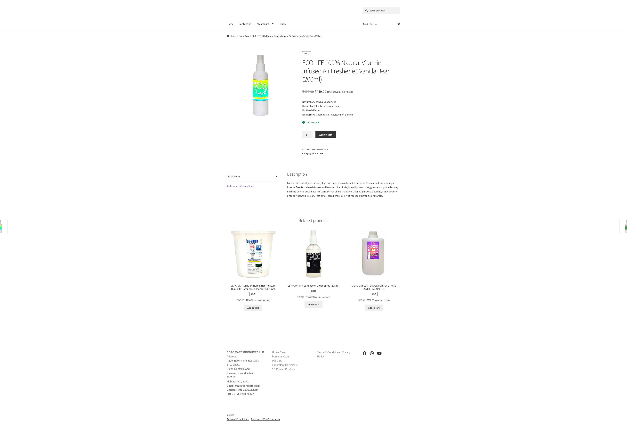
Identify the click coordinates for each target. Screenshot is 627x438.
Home (230, 23)
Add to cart (325, 134)
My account (263, 23)
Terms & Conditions (238, 419)
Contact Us (245, 23)
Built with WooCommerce (265, 419)
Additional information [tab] (240, 186)
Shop (283, 23)
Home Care (244, 35)
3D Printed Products (283, 369)
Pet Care (277, 360)
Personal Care (280, 356)
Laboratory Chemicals (284, 365)
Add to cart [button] (253, 307)
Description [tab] (233, 176)
